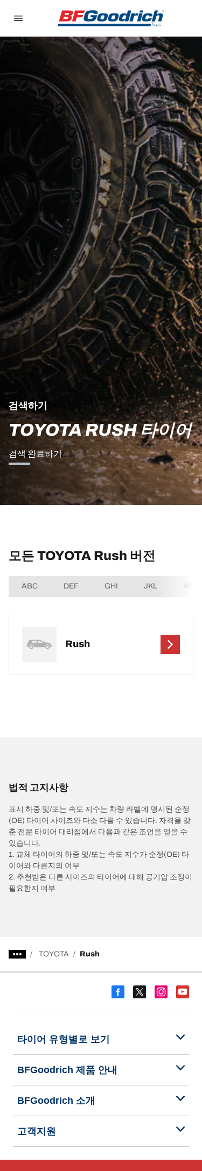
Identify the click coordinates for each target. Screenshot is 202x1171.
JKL (150, 586)
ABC (30, 586)
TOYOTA (54, 954)
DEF (71, 586)
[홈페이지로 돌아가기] (111, 18)
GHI (111, 586)
